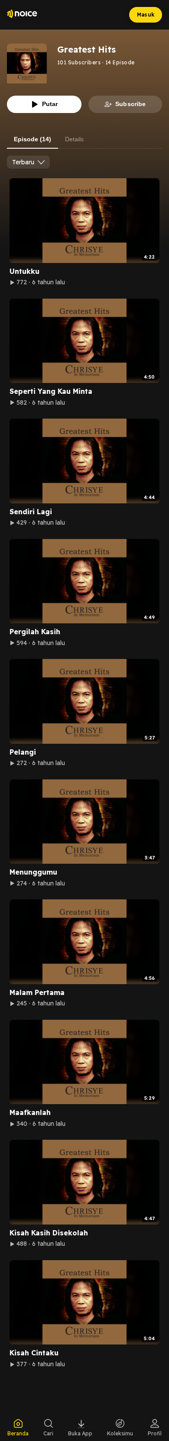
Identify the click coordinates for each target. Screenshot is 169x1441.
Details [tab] (74, 139)
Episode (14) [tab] (32, 139)
